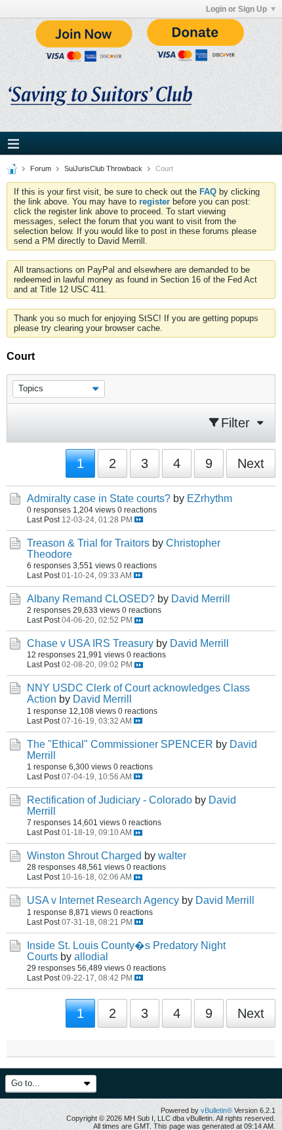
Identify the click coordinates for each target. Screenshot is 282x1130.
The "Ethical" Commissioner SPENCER (120, 744)
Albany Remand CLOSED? (91, 598)
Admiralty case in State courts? (99, 498)
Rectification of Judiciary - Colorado (109, 800)
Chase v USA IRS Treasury (90, 643)
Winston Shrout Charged (84, 855)
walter (172, 855)
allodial (91, 956)
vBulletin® (216, 1110)
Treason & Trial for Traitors (88, 543)
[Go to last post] (138, 519)
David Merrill (200, 598)
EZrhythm (209, 498)
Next (250, 463)
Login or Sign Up (236, 9)
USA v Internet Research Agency (103, 900)
